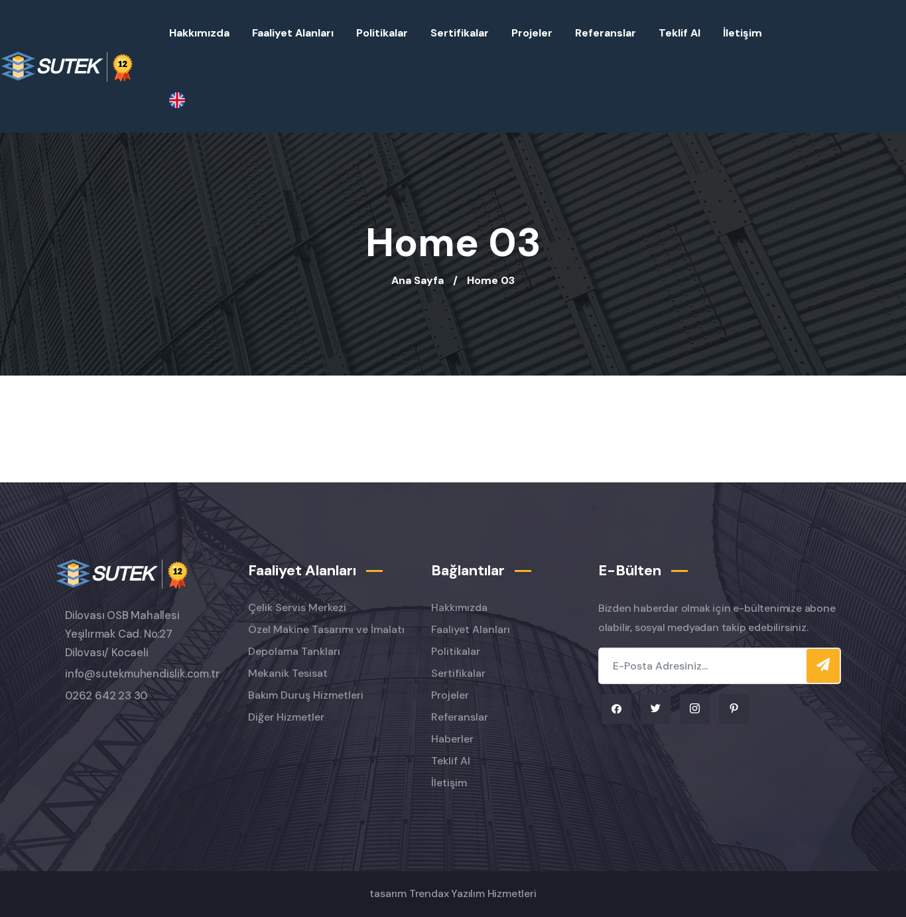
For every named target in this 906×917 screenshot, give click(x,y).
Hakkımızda (199, 33)
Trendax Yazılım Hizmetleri (473, 893)
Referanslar (605, 33)
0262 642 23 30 (106, 696)
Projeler (531, 33)
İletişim (742, 33)
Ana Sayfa (417, 280)
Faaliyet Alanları (293, 33)
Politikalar (382, 33)
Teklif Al (679, 33)
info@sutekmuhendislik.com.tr (142, 674)
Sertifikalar (459, 33)
